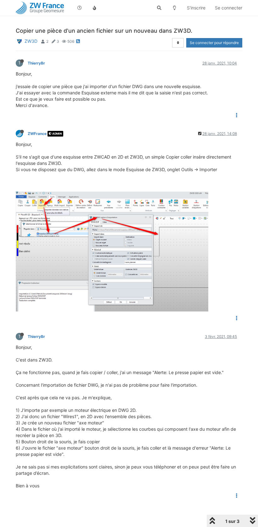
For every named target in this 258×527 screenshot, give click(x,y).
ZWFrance (37, 133)
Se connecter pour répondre (214, 42)
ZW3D (31, 41)
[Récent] (79, 8)
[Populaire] (94, 8)
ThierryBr (36, 63)
